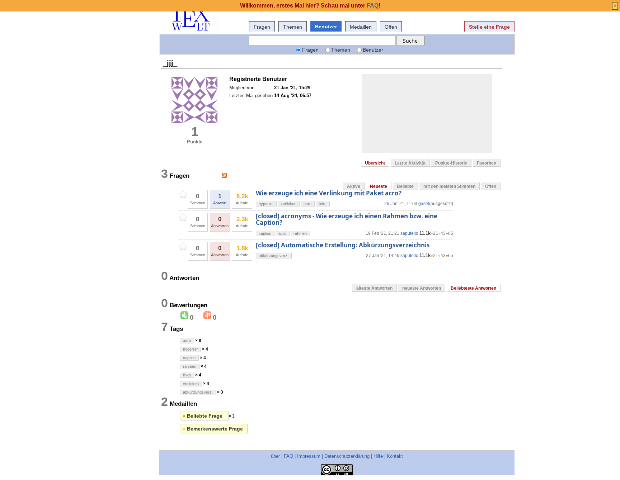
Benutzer (326, 26)
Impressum (308, 456)
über (275, 456)
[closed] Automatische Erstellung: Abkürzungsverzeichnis (342, 245)
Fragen (262, 27)
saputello (409, 233)
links (323, 203)
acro (307, 203)
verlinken (288, 203)
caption (265, 233)
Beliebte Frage (203, 416)
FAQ (288, 456)
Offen (391, 27)
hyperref (266, 203)
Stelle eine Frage (489, 27)
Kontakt (395, 456)
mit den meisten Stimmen (449, 186)
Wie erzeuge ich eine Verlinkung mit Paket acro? (328, 193)
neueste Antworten (421, 288)
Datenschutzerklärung (347, 456)
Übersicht (375, 163)
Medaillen (361, 27)
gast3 (423, 203)
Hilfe (378, 456)
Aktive (353, 186)
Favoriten (486, 163)
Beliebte (405, 186)
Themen (292, 27)
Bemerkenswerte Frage (213, 429)
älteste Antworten (374, 288)
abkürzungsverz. (273, 255)
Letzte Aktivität (410, 163)
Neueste (378, 186)
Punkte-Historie (451, 163)
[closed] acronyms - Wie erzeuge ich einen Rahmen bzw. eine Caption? (346, 219)
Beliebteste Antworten (473, 288)
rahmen (300, 233)
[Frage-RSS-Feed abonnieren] (224, 175)
